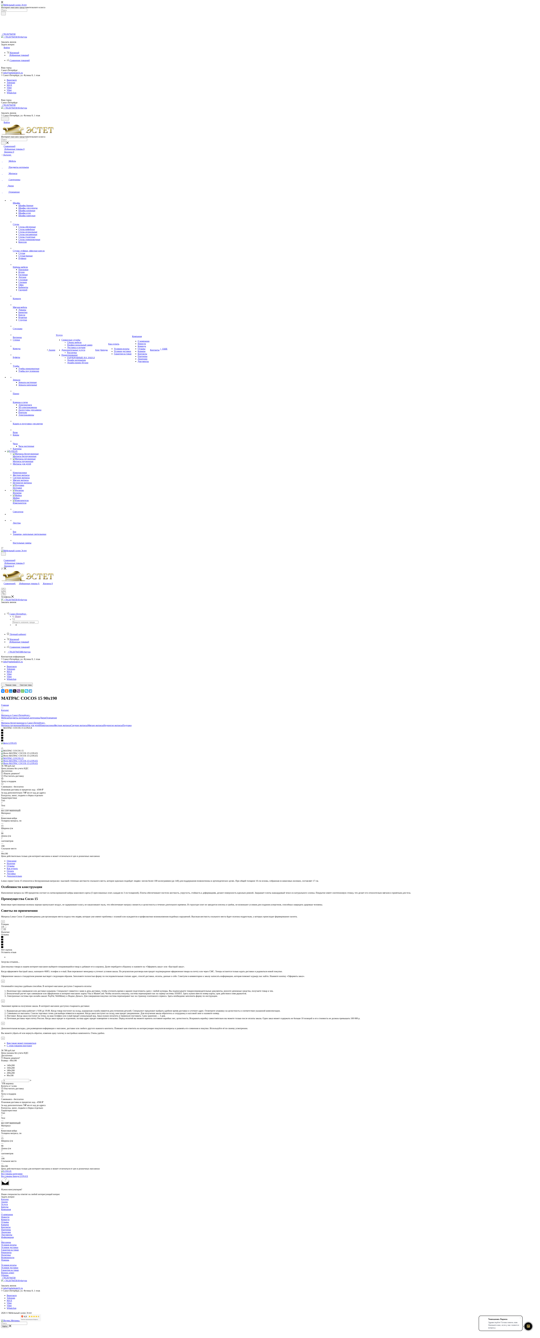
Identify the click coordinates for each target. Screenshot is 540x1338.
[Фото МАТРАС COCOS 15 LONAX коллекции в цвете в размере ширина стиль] (19, 761)
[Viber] (18, 691)
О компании (7, 1214)
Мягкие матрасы (96, 725)
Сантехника (34, 718)
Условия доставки (9, 1247)
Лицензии (6, 1232)
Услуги (4, 1204)
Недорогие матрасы (113, 725)
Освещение (51, 718)
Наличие (11, 863)
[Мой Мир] (10, 691)
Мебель (4, 718)
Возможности (7, 1257)
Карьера (5, 1224)
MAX (9, 85)
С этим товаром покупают (19, 1045)
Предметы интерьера (18, 718)
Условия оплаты (9, 1245)
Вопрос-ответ (7, 1273)
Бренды (4, 1207)
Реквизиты (6, 1252)
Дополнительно (14, 876)
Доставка (11, 873)
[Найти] (3, 13)
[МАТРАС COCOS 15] (12, 758)
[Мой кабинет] (2, 557)
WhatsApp (11, 93)
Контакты (6, 1227)
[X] (14, 691)
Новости (5, 1217)
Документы (6, 1235)
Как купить (12, 868)
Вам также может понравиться (21, 1043)
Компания (6, 1209)
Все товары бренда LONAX (14, 1176)
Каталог (5, 1199)
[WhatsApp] (22, 691)
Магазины (6, 1242)
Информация (7, 1237)
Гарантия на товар (10, 1250)
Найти (4, 1326)
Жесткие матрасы (62, 725)
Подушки (127, 725)
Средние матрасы (79, 725)
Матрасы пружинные (11, 725)
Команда (5, 1219)
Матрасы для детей (31, 725)
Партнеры (6, 1229)
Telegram (11, 82)
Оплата (10, 871)
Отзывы (10, 866)
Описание (11, 861)
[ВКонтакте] (2, 691)
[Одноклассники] (6, 691)
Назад (18, 616)
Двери (43, 718)
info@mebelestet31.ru (13, 73)
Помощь (5, 1260)
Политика (6, 1255)
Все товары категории (11, 1174)
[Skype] (26, 691)
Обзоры (5, 1275)
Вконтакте (12, 80)
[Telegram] (30, 691)
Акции (4, 1202)
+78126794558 (8, 34)
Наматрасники (47, 725)
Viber (9, 87)
